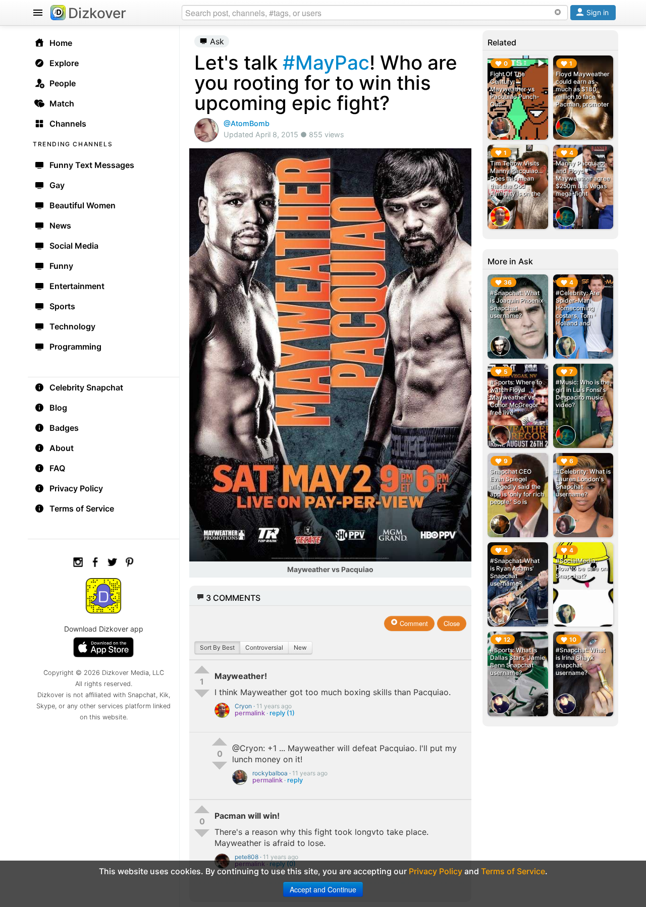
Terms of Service (81, 508)
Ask (215, 41)
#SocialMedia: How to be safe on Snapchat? (581, 568)
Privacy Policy (76, 488)
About (61, 448)
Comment (413, 623)
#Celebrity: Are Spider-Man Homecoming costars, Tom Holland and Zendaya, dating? (581, 311)
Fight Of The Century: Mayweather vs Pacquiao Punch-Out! (515, 89)
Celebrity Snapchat (86, 387)
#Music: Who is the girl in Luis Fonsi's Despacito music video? (583, 393)
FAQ (57, 468)
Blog (58, 408)
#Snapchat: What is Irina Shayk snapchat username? (580, 661)
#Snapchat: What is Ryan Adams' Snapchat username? (515, 572)
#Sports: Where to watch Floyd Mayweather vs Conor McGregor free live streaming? (516, 401)
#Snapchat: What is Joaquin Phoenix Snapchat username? (517, 304)
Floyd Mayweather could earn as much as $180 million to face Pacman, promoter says (583, 93)
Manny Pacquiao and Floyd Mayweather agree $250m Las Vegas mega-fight (583, 178)
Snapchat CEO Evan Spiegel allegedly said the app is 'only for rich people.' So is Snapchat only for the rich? (517, 494)
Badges (64, 428)
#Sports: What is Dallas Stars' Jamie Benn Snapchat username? (517, 661)
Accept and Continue (323, 889)
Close (452, 623)
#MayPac (326, 62)
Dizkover (97, 13)
